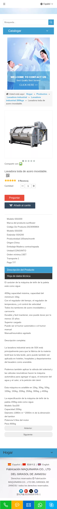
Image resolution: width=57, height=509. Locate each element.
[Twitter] (31, 491)
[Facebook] (36, 491)
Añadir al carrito (22, 205)
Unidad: (10, 250)
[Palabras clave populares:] (51, 22)
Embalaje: (11, 246)
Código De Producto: (17, 227)
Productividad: (14, 238)
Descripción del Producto (20, 270)
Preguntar (14, 197)
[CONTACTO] (28, 63)
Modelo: (11, 219)
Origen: (10, 242)
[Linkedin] (21, 491)
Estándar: (11, 234)
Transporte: (12, 258)
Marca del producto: (16, 223)
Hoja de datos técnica (18, 276)
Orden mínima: (14, 254)
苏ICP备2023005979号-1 (29, 494)
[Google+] (26, 491)
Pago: (9, 262)
